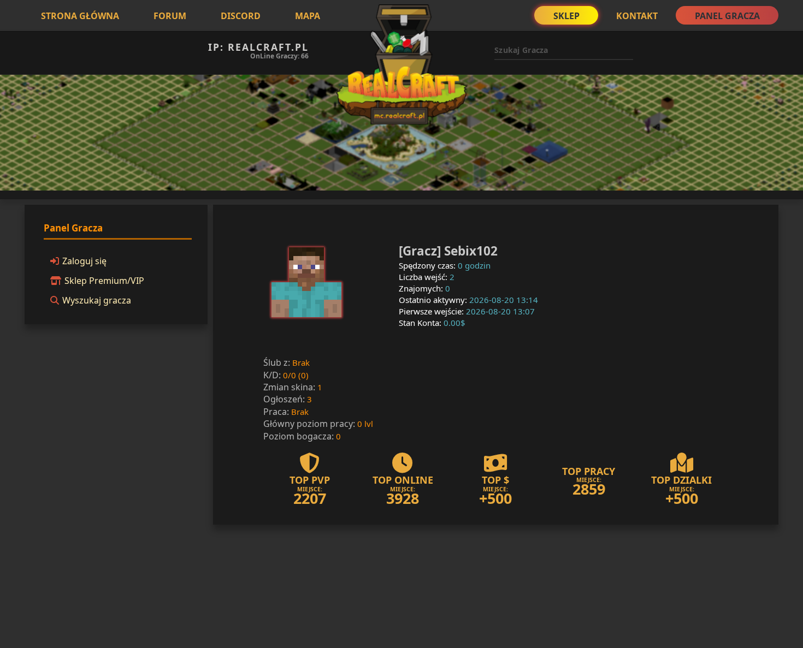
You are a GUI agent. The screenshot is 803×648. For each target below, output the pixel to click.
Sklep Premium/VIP (104, 281)
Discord (241, 16)
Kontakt (637, 16)
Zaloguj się (84, 261)
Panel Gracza (727, 16)
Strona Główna (80, 16)
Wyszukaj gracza (96, 300)
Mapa (307, 16)
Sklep (566, 16)
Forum (169, 16)
